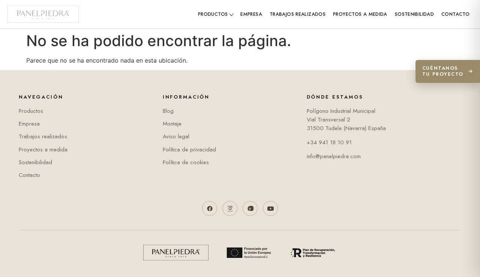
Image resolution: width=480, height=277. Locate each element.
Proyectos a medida (360, 14)
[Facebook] (209, 208)
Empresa (251, 14)
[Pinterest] (250, 208)
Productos (213, 14)
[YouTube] (270, 208)
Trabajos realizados (298, 14)
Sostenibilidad (414, 14)
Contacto (455, 14)
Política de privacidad (189, 149)
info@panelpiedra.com (334, 156)
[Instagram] (229, 208)
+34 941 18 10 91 (329, 142)
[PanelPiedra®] (43, 14)
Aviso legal (176, 136)
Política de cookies (186, 162)
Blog (168, 111)
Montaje (172, 124)
